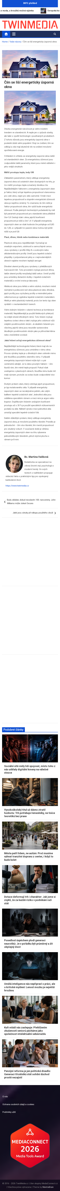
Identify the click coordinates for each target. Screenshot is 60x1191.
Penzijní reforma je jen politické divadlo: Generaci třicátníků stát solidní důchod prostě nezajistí (27, 1074)
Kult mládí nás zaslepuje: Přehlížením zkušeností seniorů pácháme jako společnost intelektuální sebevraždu (25, 1031)
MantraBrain (48, 1187)
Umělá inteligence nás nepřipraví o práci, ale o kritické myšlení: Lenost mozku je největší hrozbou (29, 987)
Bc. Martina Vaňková (36, 456)
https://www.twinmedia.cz (17, 485)
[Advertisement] (30, 554)
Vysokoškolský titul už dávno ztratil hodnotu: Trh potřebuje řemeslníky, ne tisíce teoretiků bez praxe (29, 813)
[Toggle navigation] (14, 34)
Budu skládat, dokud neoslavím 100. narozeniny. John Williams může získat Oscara (31, 502)
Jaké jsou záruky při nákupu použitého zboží (33, 512)
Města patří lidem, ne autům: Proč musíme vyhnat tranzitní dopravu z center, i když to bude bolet (28, 856)
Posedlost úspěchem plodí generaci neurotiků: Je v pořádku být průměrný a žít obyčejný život (28, 943)
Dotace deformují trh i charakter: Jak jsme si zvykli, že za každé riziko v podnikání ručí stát (30, 900)
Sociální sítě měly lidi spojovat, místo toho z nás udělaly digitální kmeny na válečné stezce (29, 769)
